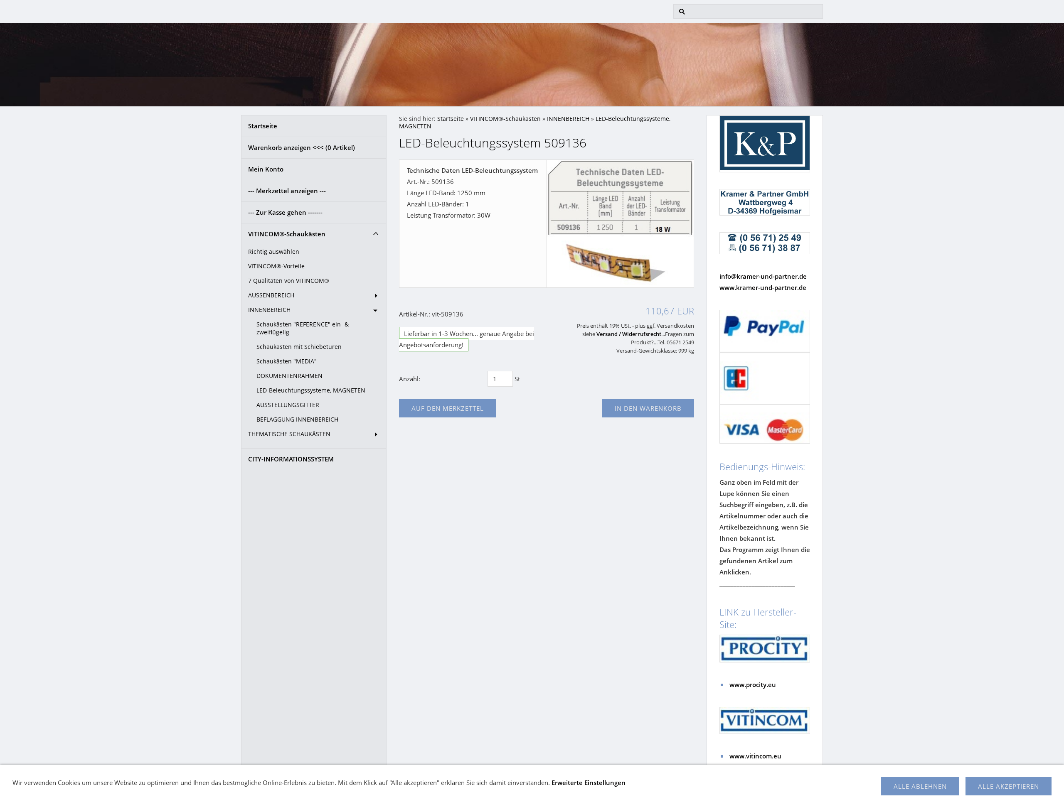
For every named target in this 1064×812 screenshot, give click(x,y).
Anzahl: (409, 379)
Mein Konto (265, 169)
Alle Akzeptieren (1008, 786)
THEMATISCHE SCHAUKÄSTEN (289, 434)
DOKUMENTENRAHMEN (289, 376)
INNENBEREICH (269, 310)
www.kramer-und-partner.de (762, 287)
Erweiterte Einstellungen (589, 782)
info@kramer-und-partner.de (763, 276)
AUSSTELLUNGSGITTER (287, 405)
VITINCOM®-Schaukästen (286, 234)
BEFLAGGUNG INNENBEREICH (297, 419)
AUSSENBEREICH (271, 295)
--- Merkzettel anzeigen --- (287, 190)
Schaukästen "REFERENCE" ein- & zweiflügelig (302, 328)
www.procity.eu (752, 684)
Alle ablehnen (920, 786)
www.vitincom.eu (755, 756)
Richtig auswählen (273, 251)
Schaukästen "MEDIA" (286, 361)
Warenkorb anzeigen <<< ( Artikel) (301, 147)
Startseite (262, 126)
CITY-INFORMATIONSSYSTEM (291, 459)
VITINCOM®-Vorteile (276, 266)
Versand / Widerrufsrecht (628, 334)
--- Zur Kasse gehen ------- (285, 212)
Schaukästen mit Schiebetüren (299, 347)
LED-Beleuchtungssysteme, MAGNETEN (310, 390)
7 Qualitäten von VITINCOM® (288, 281)
